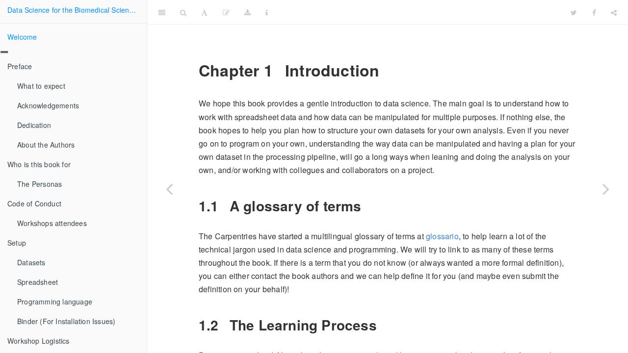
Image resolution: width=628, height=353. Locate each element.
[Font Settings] (204, 12)
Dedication (34, 125)
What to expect (41, 86)
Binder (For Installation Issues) (66, 321)
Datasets (31, 262)
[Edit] (226, 12)
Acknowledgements (48, 105)
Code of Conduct (34, 203)
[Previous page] (169, 189)
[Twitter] (573, 12)
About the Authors (46, 145)
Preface (19, 66)
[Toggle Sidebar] (162, 12)
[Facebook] (594, 12)
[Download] (247, 12)
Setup (16, 243)
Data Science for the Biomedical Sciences (73, 10)
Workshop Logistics (38, 341)
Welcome (22, 37)
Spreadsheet (37, 282)
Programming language (54, 301)
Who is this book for (39, 164)
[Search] (183, 12)
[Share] (613, 12)
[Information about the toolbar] (266, 12)
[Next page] (606, 189)
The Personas (39, 184)
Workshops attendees (52, 223)
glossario (442, 236)
